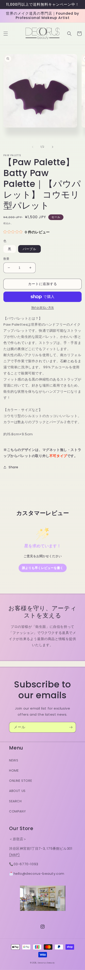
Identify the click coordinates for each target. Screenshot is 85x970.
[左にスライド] (33, 147)
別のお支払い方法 (42, 307)
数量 (6, 259)
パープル (29, 249)
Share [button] (13, 467)
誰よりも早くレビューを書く (42, 568)
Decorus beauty (46, 962)
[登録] (71, 727)
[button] (6, 34)
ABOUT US (17, 791)
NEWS (13, 760)
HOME (14, 770)
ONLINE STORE (20, 780)
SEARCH (15, 801)
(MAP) (14, 854)
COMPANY (17, 811)
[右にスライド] (53, 147)
